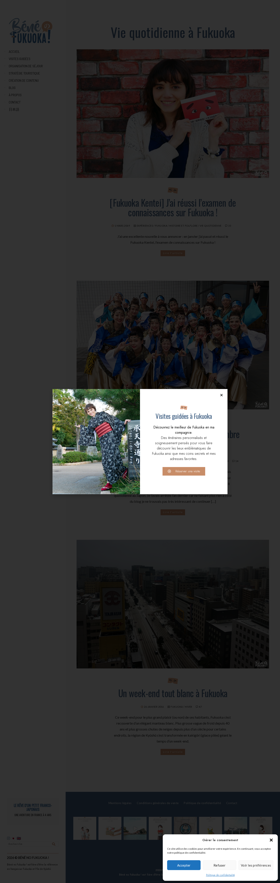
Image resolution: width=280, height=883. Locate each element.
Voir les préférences (256, 865)
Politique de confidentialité (220, 875)
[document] (140, 441)
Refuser (220, 865)
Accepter (184, 865)
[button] (271, 840)
